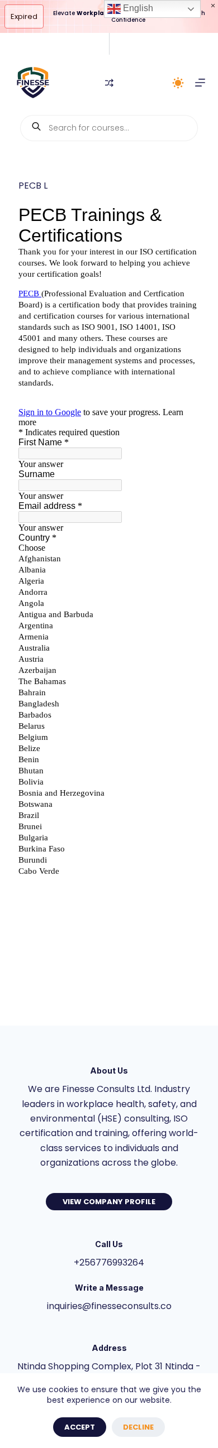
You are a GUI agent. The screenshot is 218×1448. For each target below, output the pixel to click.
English (137, 8)
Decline (138, 1427)
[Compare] (109, 83)
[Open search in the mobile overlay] (108, 128)
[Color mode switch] (178, 83)
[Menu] (200, 83)
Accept (79, 1427)
